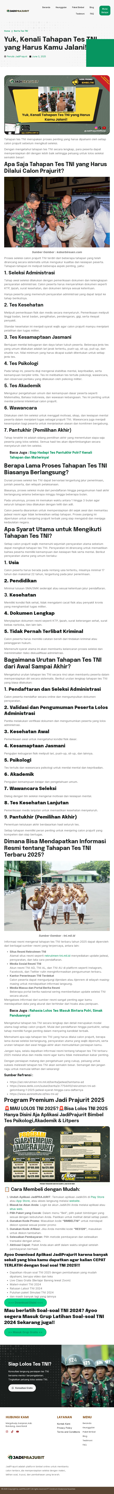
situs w (14, 1209)
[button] (8, 1156)
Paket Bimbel (78, 7)
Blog (92, 7)
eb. (21, 1209)
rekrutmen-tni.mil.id (57, 955)
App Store (23, 1201)
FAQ (92, 14)
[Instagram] (7, 1431)
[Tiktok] (12, 1431)
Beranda (46, 7)
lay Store (98, 1197)
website (74, 1201)
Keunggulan (61, 7)
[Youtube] (17, 1431)
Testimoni (80, 14)
